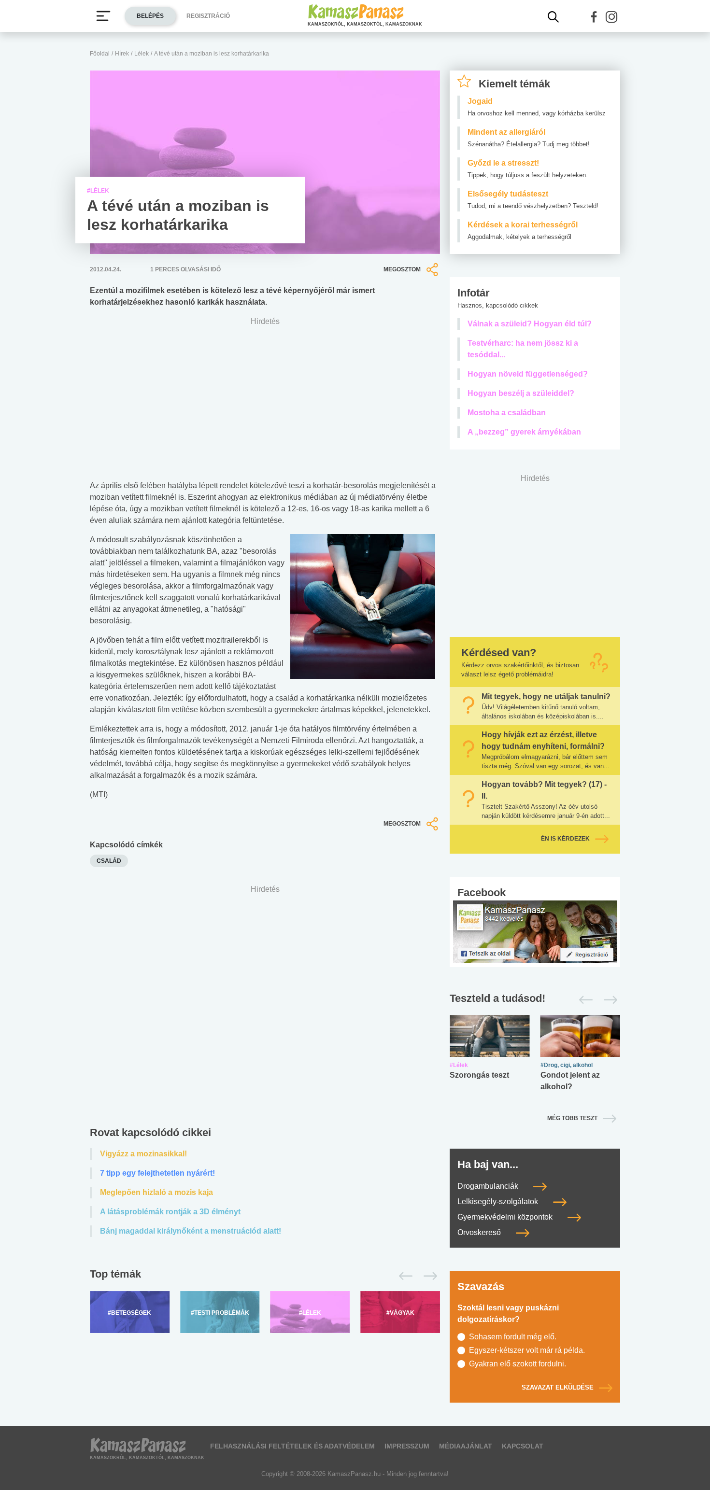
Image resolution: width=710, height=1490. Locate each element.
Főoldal (100, 53)
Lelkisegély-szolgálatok (498, 1201)
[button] (594, 17)
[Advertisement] (265, 1008)
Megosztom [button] (402, 269)
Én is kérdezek (565, 838)
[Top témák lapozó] (265, 1276)
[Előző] (403, 1276)
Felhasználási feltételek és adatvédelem (292, 1446)
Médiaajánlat (465, 1446)
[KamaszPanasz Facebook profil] (535, 931)
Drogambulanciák (488, 1186)
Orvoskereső (480, 1232)
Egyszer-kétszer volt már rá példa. (527, 1350)
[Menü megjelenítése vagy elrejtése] (103, 16)
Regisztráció (208, 16)
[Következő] (427, 1276)
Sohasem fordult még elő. (512, 1337)
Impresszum (406, 1446)
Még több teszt (572, 1118)
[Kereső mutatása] (553, 17)
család (109, 860)
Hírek (122, 53)
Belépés (150, 16)
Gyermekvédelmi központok (505, 1217)
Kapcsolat (522, 1446)
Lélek (141, 53)
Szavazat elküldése (558, 1387)
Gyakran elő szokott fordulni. (517, 1364)
